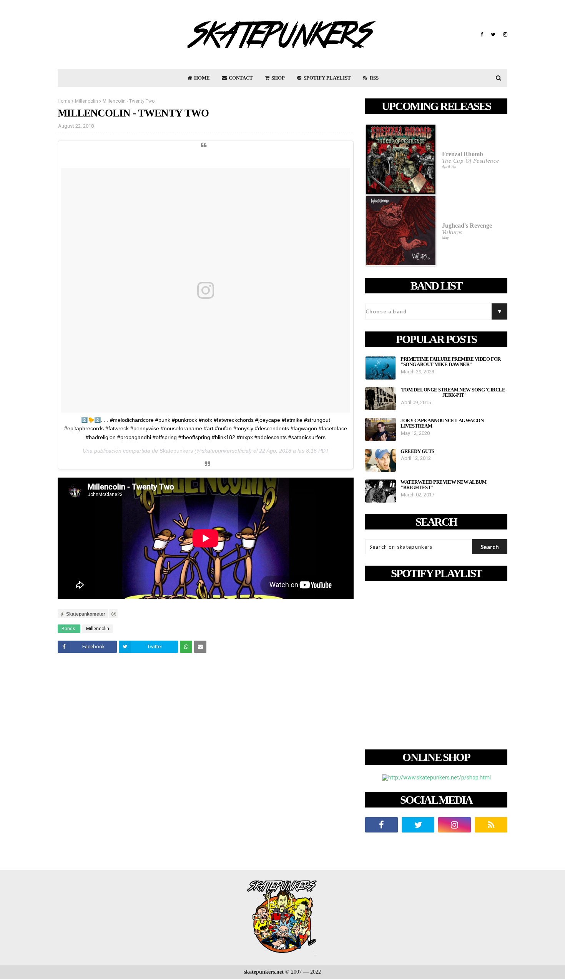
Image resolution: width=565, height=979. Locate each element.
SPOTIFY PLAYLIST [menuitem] (326, 78)
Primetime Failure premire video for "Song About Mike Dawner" (450, 361)
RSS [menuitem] (374, 78)
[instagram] (504, 34)
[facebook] (482, 34)
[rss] (491, 824)
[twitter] (493, 34)
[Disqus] (206, 767)
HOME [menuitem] (201, 78)
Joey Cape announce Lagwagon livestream (442, 423)
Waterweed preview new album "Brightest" (443, 485)
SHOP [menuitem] (277, 78)
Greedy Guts (417, 451)
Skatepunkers (176, 451)
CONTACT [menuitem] (240, 78)
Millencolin (86, 101)
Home (64, 101)
